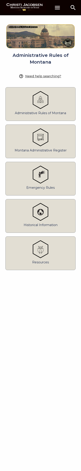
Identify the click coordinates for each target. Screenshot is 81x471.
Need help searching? (43, 76)
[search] (73, 7)
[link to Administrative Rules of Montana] (40, 33)
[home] (25, 7)
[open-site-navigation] (57, 7)
